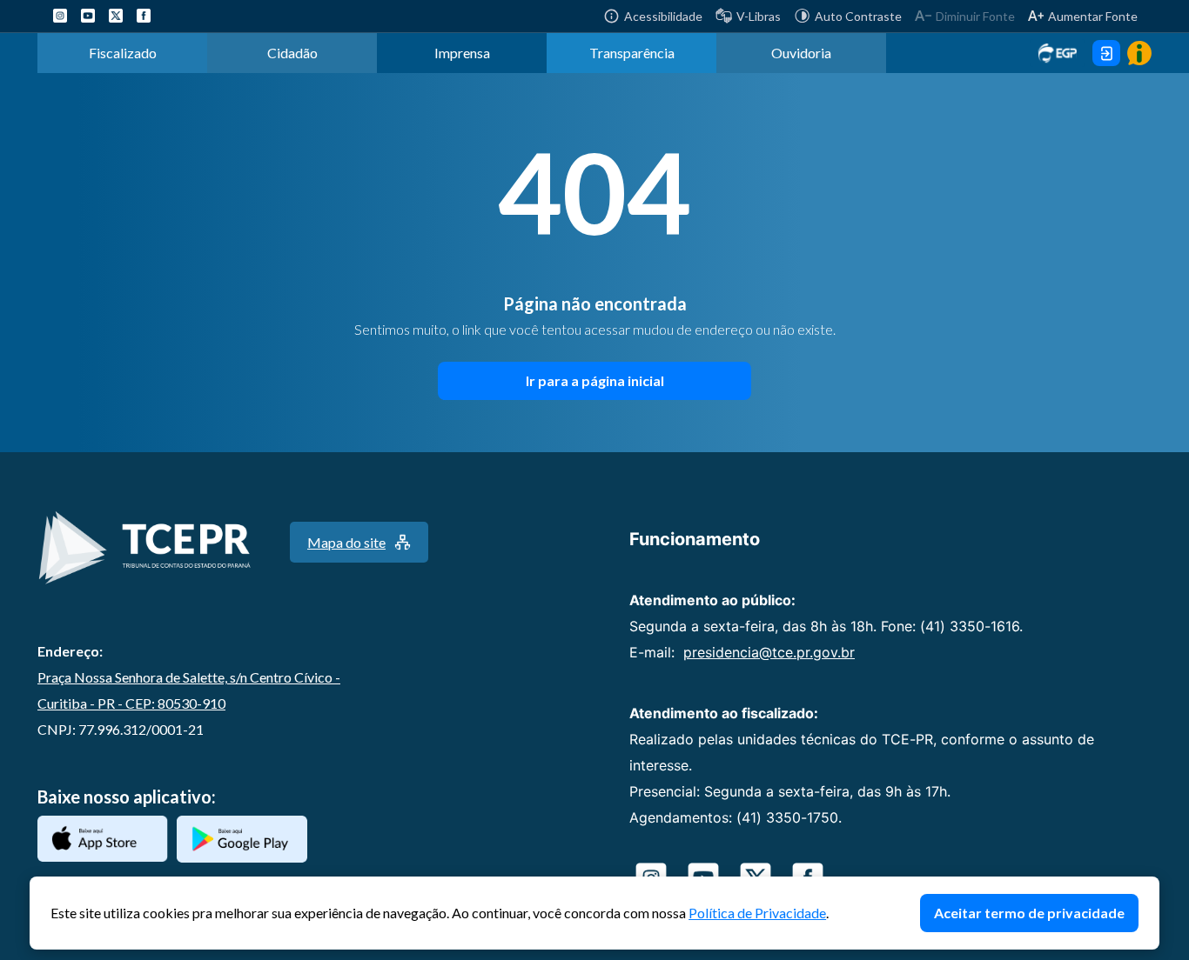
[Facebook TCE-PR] (143, 15)
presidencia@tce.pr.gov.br (769, 652)
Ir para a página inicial (595, 380)
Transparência (632, 52)
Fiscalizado (123, 52)
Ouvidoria (801, 52)
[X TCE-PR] (115, 15)
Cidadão (292, 52)
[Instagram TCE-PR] (60, 15)
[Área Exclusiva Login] (1106, 53)
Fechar (1150, 885)
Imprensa (462, 52)
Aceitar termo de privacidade (1029, 912)
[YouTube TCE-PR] (88, 15)
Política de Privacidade (757, 912)
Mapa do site (346, 542)
